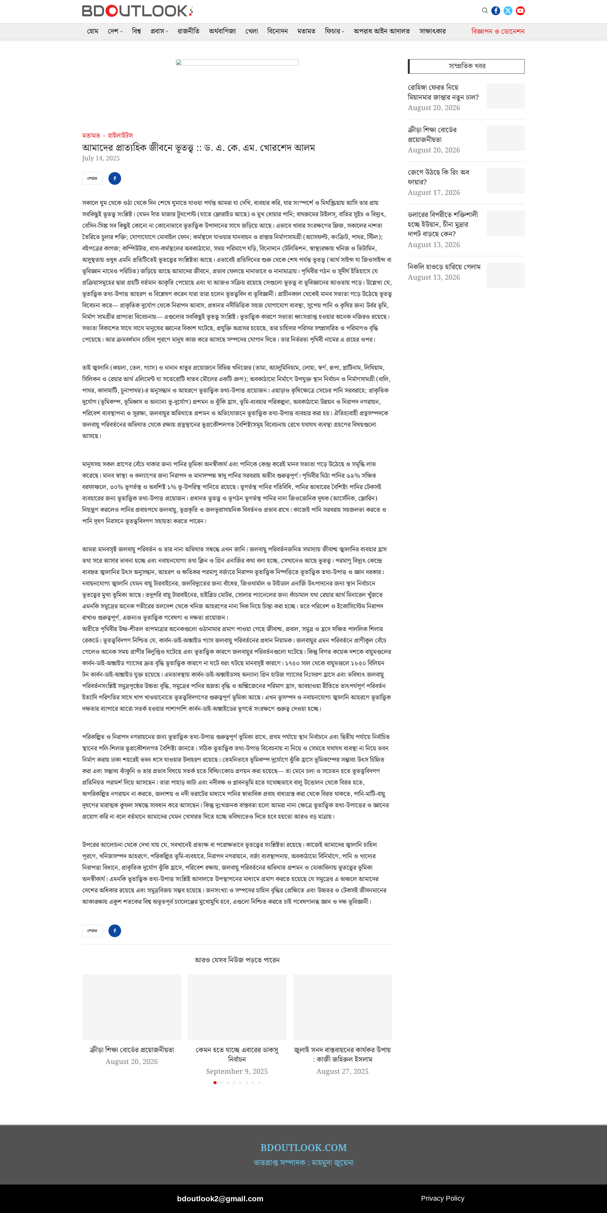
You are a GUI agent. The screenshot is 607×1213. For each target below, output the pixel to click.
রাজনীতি (188, 31)
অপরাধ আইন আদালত (382, 31)
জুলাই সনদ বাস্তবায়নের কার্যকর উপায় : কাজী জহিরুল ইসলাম (342, 1055)
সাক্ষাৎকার (433, 31)
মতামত (306, 31)
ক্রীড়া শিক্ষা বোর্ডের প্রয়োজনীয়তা (132, 1050)
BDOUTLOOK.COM (304, 1148)
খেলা (251, 31)
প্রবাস (157, 31)
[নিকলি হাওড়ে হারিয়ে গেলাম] (506, 275)
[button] (90, 1028)
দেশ (113, 31)
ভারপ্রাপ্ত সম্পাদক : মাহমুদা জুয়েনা (303, 1163)
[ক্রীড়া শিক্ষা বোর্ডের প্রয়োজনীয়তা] (131, 1007)
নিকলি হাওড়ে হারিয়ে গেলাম (444, 267)
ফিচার (332, 31)
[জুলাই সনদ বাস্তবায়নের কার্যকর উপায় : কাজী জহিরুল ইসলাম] (342, 1007)
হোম (92, 31)
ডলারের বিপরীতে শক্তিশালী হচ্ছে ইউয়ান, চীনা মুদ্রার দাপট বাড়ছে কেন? (443, 224)
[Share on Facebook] (114, 178)
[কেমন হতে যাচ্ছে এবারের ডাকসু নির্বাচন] (236, 1007)
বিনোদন (277, 31)
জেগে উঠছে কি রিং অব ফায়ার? (438, 178)
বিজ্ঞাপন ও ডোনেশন (498, 32)
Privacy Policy (442, 1198)
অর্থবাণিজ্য (222, 31)
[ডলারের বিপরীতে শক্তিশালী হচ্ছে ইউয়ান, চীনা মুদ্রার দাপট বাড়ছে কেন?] (506, 223)
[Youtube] (520, 10)
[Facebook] (495, 10)
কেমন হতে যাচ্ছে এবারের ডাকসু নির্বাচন (237, 1055)
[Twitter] (508, 10)
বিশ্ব (136, 31)
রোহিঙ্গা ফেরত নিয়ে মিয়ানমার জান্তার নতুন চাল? (443, 93)
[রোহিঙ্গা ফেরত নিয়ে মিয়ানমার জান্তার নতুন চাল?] (506, 96)
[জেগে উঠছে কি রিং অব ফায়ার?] (506, 180)
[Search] (485, 10)
